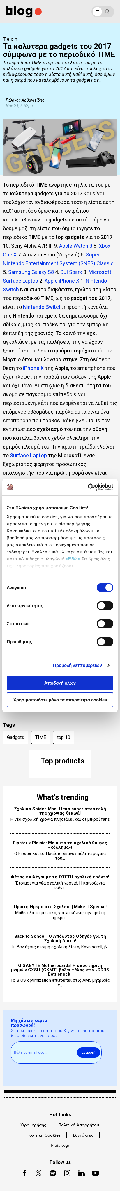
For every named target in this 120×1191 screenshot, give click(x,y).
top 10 (63, 737)
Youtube (93, 1172)
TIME (40, 737)
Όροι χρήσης (33, 1125)
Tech (11, 39)
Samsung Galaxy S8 (31, 272)
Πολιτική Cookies (44, 1135)
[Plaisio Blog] (24, 12)
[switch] (105, 605)
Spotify (50, 1172)
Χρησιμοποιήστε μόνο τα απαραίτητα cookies (60, 699)
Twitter (36, 1172)
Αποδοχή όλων (60, 682)
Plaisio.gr (60, 1146)
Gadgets (15, 737)
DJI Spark (71, 272)
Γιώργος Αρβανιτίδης (25, 100)
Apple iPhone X (62, 281)
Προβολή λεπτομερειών (77, 665)
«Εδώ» (73, 558)
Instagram (65, 1172)
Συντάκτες (83, 1135)
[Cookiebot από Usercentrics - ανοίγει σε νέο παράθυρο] (87, 487)
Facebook (22, 1172)
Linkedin (79, 1172)
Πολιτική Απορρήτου (78, 1125)
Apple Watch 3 (75, 246)
